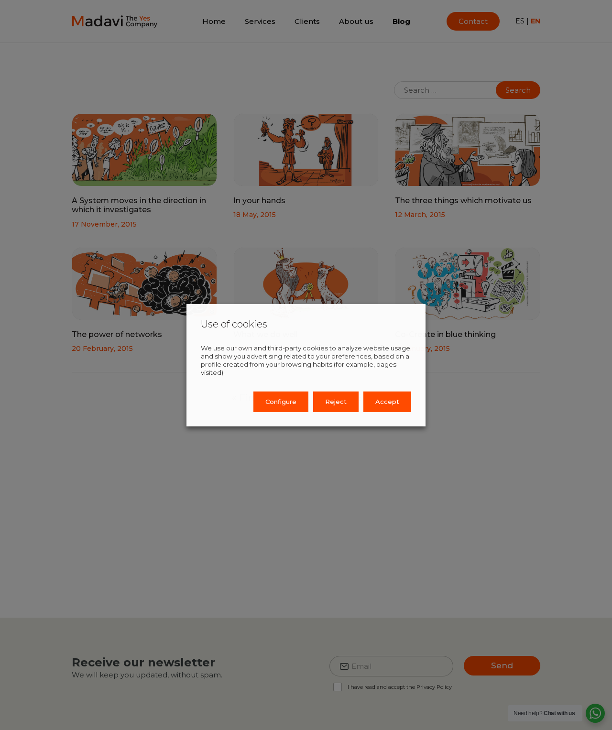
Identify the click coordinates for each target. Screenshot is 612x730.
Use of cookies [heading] (234, 323)
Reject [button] (336, 401)
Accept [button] (387, 401)
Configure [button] (280, 401)
